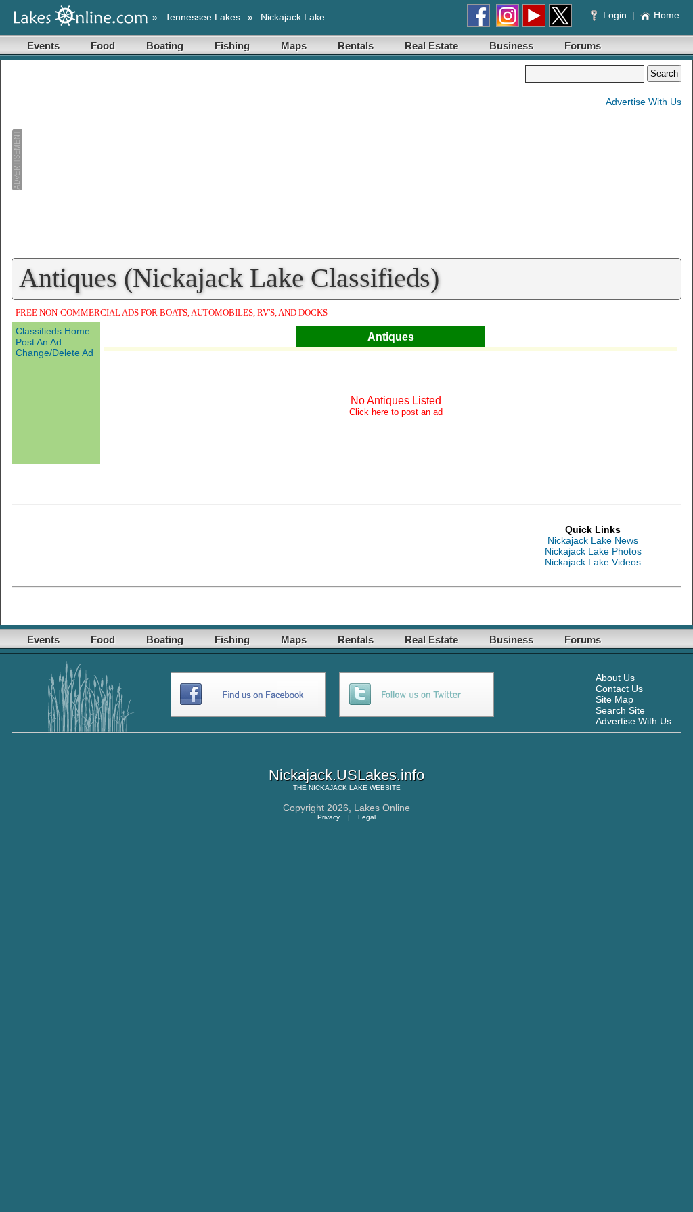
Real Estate (431, 45)
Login (614, 14)
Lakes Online (382, 807)
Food (103, 45)
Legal (367, 817)
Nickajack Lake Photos (593, 551)
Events (43, 45)
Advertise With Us (643, 101)
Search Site (620, 710)
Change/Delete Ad (54, 352)
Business (511, 45)
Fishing (232, 45)
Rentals (356, 45)
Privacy (328, 817)
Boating (164, 45)
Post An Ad (39, 342)
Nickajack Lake (293, 17)
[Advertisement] (268, 160)
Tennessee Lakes (202, 17)
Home (666, 14)
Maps (294, 45)
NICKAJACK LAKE (338, 788)
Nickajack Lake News (592, 540)
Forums (582, 45)
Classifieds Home (53, 331)
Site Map (614, 699)
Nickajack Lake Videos (593, 562)
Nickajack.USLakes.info (346, 774)
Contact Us (619, 688)
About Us (615, 677)
